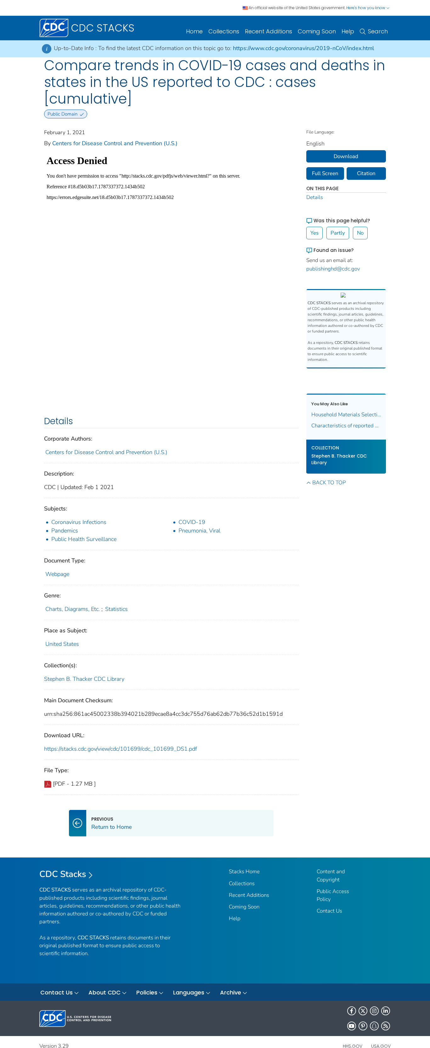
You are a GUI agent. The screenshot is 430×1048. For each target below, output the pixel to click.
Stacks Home (244, 871)
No (360, 232)
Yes (314, 232)
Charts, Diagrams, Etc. (72, 609)
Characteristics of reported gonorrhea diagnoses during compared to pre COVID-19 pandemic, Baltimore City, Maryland (346, 425)
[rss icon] (386, 1026)
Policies (146, 992)
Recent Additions (268, 31)
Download (346, 156)
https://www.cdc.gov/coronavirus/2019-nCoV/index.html (303, 48)
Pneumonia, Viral (199, 530)
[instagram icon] (374, 1011)
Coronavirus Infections (78, 522)
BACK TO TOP (329, 482)
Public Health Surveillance (83, 539)
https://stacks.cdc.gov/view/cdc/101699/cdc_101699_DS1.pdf (120, 749)
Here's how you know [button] (366, 7)
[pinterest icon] (363, 1026)
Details (314, 197)
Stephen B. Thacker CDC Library (84, 679)
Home (194, 31)
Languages (188, 992)
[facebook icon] (352, 1011)
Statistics (116, 609)
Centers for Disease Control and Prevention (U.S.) (115, 143)
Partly (338, 232)
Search (378, 31)
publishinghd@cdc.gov (333, 268)
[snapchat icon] (374, 1026)
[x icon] (363, 1011)
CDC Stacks (62, 874)
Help (348, 31)
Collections (223, 31)
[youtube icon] (352, 1026)
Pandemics (64, 530)
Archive (230, 992)
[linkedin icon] (386, 1011)
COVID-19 (191, 522)
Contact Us (329, 910)
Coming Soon (317, 31)
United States (62, 644)
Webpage (57, 574)
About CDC (104, 992)
